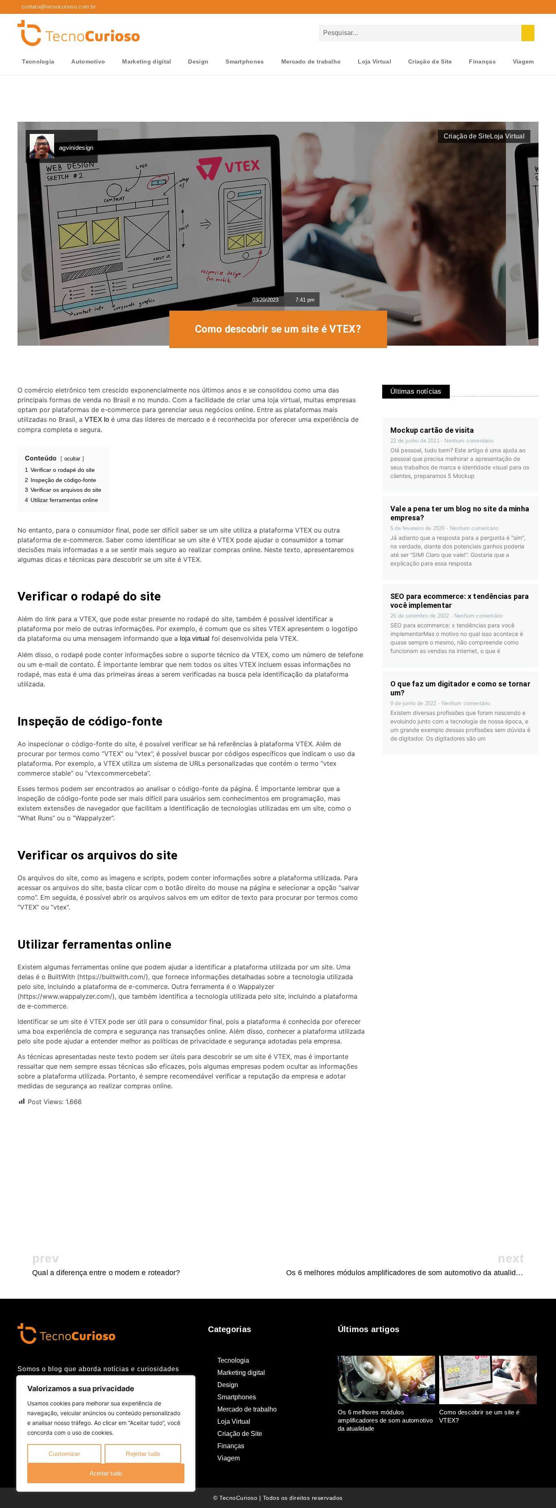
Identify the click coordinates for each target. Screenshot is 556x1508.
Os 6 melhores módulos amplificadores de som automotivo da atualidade (385, 1420)
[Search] (527, 33)
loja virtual (195, 638)
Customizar (64, 1453)
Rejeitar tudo (143, 1453)
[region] (105, 1433)
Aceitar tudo (106, 1473)
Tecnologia (38, 61)
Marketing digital (146, 61)
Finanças (482, 61)
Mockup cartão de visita (432, 430)
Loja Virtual (374, 61)
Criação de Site (430, 61)
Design (198, 61)
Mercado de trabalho (311, 61)
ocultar (72, 459)
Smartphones (244, 61)
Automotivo (88, 61)
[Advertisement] (192, 1172)
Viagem (523, 61)
